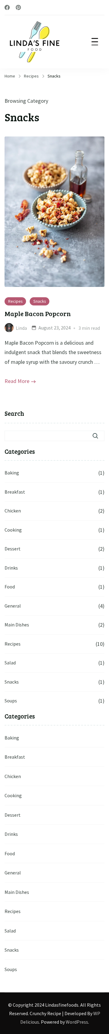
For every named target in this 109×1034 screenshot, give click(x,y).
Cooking (13, 530)
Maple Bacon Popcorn (38, 313)
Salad (10, 663)
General (13, 606)
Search (14, 413)
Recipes (15, 301)
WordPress (77, 1022)
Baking (12, 473)
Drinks (11, 568)
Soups (11, 701)
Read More (17, 380)
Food (10, 587)
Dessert (13, 549)
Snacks (39, 301)
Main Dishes (17, 625)
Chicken (13, 511)
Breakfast (15, 492)
